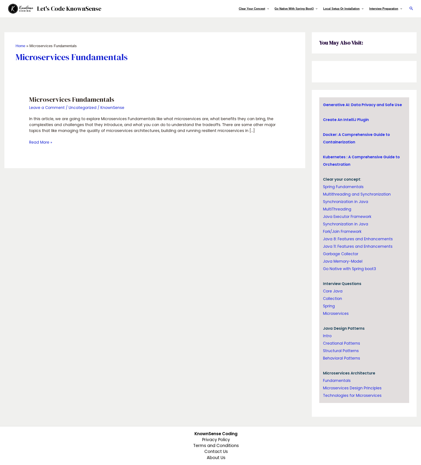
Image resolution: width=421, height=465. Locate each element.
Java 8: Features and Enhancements (358, 239)
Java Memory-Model (342, 261)
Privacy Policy (216, 440)
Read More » (40, 142)
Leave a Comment (47, 107)
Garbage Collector (340, 254)
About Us (216, 458)
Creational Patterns (341, 343)
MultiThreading (337, 209)
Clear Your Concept (252, 8)
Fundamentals (337, 380)
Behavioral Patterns (341, 358)
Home (20, 46)
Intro (327, 336)
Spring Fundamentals (343, 186)
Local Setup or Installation (341, 8)
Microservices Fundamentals (71, 99)
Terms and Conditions (216, 446)
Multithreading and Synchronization (357, 194)
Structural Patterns (341, 350)
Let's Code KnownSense (69, 8)
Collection (332, 298)
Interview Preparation (383, 8)
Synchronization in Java (345, 201)
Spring (329, 306)
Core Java (333, 291)
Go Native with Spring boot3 (294, 8)
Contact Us (216, 451)
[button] (267, 8)
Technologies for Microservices (352, 395)
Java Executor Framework (347, 216)
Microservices (336, 313)
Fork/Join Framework (342, 231)
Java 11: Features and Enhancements (357, 246)
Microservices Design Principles (352, 388)
